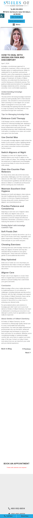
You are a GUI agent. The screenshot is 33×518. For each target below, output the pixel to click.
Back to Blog (6, 349)
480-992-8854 (17, 9)
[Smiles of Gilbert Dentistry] (16, 4)
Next (27, 353)
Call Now (9, 516)
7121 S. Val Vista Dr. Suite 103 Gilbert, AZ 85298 (17, 13)
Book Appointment (17, 21)
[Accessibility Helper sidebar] (2, 15)
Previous (27, 349)
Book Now (24, 516)
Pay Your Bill (16, 17)
